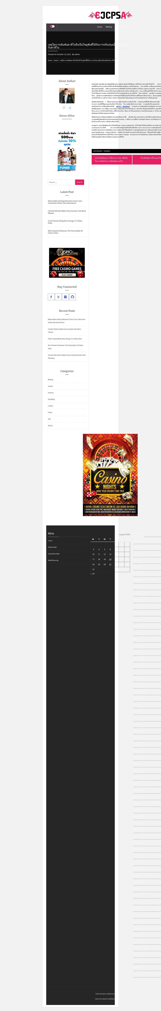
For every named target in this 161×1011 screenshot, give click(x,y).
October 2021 (138, 889)
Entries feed (52, 547)
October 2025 (138, 606)
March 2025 (137, 652)
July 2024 (137, 705)
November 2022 (139, 836)
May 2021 (136, 908)
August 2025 (138, 619)
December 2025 (139, 593)
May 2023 (137, 797)
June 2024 (137, 711)
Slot (49, 419)
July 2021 (136, 895)
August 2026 (138, 540)
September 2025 (139, 613)
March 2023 (137, 810)
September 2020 (139, 961)
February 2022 (138, 869)
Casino (107, 151)
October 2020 (138, 954)
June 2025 (137, 632)
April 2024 (137, 724)
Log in (50, 540)
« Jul (93, 574)
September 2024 (139, 692)
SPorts (50, 425)
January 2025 (138, 665)
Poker (50, 412)
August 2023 (138, 777)
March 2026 (137, 573)
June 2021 (137, 902)
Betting (109, 27)
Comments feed (53, 554)
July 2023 (137, 783)
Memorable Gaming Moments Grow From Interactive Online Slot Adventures (65, 202)
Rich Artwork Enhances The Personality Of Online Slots (65, 232)
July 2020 (137, 974)
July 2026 (137, 547)
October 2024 (138, 685)
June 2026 (137, 554)
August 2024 (138, 698)
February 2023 (138, 816)
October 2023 (138, 764)
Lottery (50, 406)
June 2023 (137, 790)
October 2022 (138, 843)
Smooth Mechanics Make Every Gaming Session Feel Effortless (67, 356)
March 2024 (137, 731)
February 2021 (138, 928)
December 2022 (139, 829)
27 (110, 564)
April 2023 (137, 803)
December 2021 (139, 882)
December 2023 (139, 751)
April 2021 (137, 915)
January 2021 (138, 934)
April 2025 (137, 646)
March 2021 (137, 921)
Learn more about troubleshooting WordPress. (110, 999)
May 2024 (137, 718)
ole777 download (123, 106)
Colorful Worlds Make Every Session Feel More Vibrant (67, 212)
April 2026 (137, 567)
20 (110, 559)
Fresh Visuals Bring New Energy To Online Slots (65, 222)
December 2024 (139, 672)
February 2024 (138, 737)
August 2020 (138, 967)
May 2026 (137, 560)
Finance (51, 393)
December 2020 (139, 941)
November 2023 (139, 757)
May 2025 (137, 639)
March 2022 (137, 862)
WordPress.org (53, 560)
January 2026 (138, 586)
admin (77, 54)
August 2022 (137, 849)
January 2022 (138, 875)
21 (116, 559)
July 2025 (137, 626)
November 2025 (139, 600)
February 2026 (138, 580)
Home (99, 27)
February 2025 (138, 659)
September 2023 (139, 770)
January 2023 (138, 823)
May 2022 (137, 856)
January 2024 (138, 744)
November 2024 (139, 678)
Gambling (120, 27)
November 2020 (139, 948)
